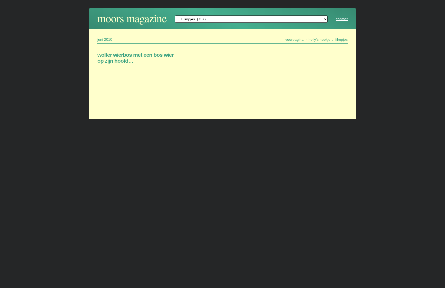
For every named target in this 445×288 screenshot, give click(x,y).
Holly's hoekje (319, 39)
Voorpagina (294, 39)
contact (342, 19)
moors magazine (132, 18)
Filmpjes (341, 39)
